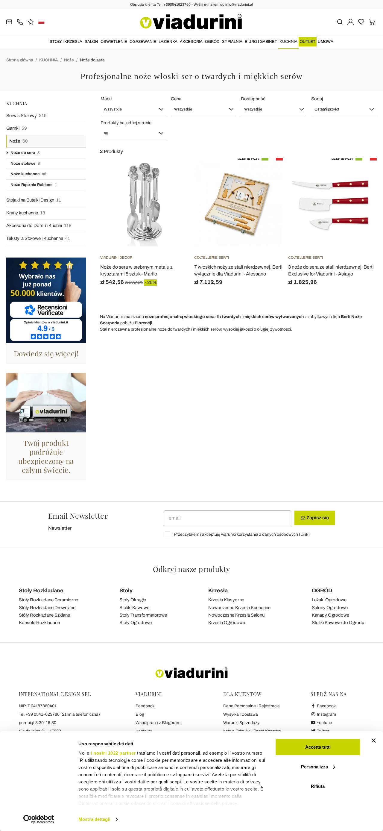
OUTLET (307, 42)
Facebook (326, 706)
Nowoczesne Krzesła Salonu (236, 615)
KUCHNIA (288, 42)
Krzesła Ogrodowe (226, 622)
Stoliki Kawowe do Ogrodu (338, 622)
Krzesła (218, 591)
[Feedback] (31, 21)
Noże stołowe (25, 163)
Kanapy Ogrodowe (330, 615)
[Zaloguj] (350, 21)
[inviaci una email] (9, 21)
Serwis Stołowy (26, 115)
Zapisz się (317, 517)
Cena (176, 98)
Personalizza (314, 766)
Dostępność (253, 98)
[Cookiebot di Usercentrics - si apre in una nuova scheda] (39, 819)
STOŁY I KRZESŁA (66, 42)
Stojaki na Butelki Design (33, 200)
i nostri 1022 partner (113, 753)
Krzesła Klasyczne (226, 599)
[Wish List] (174, 187)
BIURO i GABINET (261, 42)
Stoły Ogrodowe (135, 622)
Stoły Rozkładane (41, 591)
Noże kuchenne (28, 174)
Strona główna (19, 60)
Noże (69, 60)
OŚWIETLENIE (114, 42)
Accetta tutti (318, 747)
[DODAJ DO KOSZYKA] (174, 173)
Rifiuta (318, 786)
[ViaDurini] (190, 21)
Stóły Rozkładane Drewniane (47, 607)
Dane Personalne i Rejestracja (251, 706)
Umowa (325, 42)
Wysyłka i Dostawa (240, 714)
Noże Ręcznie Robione (33, 185)
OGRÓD (212, 42)
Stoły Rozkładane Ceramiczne (48, 599)
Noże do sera (92, 60)
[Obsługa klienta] (20, 21)
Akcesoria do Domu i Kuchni (39, 225)
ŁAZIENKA (168, 42)
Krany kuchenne (25, 213)
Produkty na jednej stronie (126, 122)
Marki (106, 98)
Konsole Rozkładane (39, 622)
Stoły (126, 591)
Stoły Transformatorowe (143, 615)
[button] (133, 109)
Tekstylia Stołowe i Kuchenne (38, 238)
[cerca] (340, 21)
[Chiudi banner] (374, 740)
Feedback (145, 706)
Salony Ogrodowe (330, 607)
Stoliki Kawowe (134, 607)
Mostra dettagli (94, 819)
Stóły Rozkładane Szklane (44, 615)
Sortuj (317, 98)
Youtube (324, 722)
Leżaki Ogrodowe (329, 599)
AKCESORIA (191, 42)
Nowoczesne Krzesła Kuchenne (239, 607)
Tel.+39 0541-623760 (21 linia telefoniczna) (59, 714)
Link (304, 534)
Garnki (16, 128)
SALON (91, 42)
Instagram (326, 714)
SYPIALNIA (232, 42)
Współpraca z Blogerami (158, 722)
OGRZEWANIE (143, 42)
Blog (140, 714)
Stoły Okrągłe (132, 599)
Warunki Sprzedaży (241, 722)
